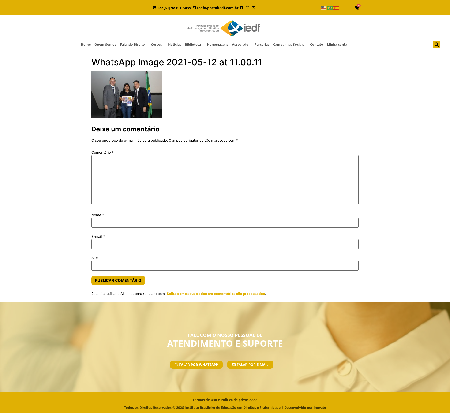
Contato (316, 44)
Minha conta (337, 44)
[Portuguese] (330, 8)
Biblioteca (193, 44)
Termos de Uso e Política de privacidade (225, 400)
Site (94, 258)
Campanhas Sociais (288, 44)
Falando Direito (132, 44)
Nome (97, 215)
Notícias (174, 44)
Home (86, 44)
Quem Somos (105, 44)
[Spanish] (336, 8)
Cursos (156, 44)
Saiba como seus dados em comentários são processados (216, 293)
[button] (436, 44)
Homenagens (217, 44)
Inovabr (320, 407)
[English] (324, 8)
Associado (240, 44)
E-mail (98, 236)
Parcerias (262, 44)
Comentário (102, 152)
